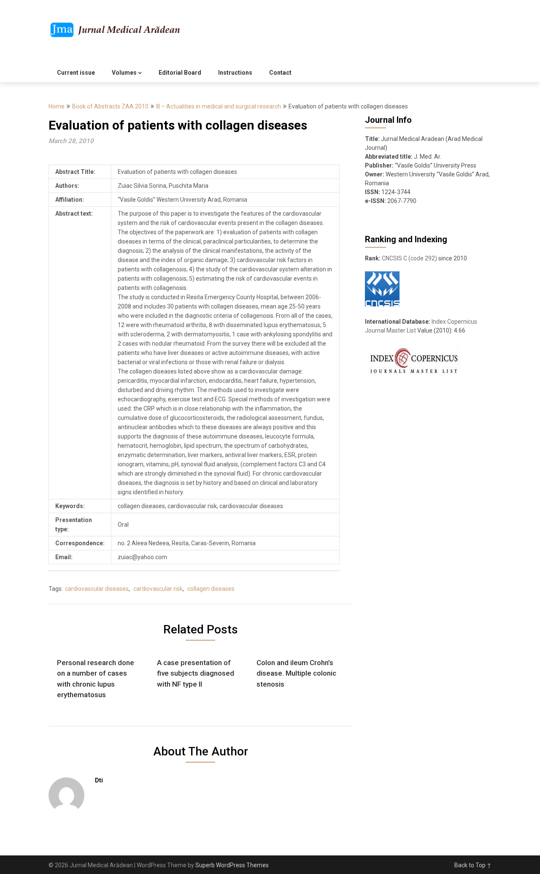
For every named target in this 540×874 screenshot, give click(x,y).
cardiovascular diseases (97, 588)
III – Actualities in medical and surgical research (218, 106)
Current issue (76, 72)
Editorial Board (180, 72)
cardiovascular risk (158, 588)
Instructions (235, 72)
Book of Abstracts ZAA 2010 (110, 106)
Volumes (124, 72)
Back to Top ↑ (472, 865)
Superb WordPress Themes (232, 865)
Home (57, 106)
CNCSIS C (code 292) (409, 258)
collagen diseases (211, 588)
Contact (280, 72)
